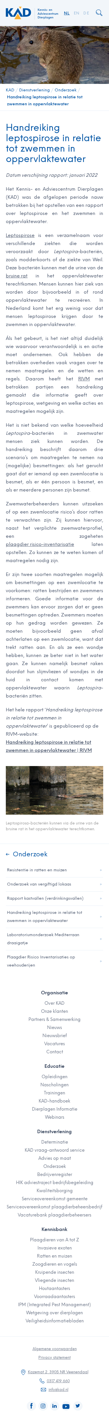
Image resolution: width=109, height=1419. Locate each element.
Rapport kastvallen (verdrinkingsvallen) (45, 898)
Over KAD (54, 1003)
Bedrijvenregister (54, 1174)
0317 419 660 (58, 1381)
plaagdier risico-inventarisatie (40, 544)
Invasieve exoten (54, 1248)
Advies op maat (54, 1158)
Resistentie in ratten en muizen (37, 870)
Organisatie (54, 992)
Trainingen (54, 1093)
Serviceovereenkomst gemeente (54, 1198)
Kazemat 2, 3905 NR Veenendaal (58, 1372)
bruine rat (17, 276)
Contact (54, 1051)
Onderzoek (65, 90)
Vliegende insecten (54, 1280)
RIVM (84, 379)
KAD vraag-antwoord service (55, 1150)
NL (67, 13)
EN (77, 13)
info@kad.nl (58, 1389)
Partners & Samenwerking (54, 1019)
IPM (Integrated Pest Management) (54, 1304)
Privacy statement (54, 1357)
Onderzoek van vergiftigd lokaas (39, 884)
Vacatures (54, 1043)
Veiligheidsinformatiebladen (55, 1321)
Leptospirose (20, 235)
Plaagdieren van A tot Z (54, 1240)
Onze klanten (54, 1011)
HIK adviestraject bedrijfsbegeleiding (54, 1182)
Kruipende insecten (54, 1272)
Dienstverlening (34, 90)
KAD (10, 90)
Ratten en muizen (54, 1256)
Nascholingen (54, 1084)
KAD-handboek (54, 1101)
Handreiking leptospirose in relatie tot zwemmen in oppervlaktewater (45, 100)
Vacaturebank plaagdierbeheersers (54, 1215)
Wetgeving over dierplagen (54, 1312)
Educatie (54, 1066)
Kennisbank (54, 1229)
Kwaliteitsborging (55, 1190)
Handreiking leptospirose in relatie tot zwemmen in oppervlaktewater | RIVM (49, 746)
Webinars (54, 1117)
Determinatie (54, 1142)
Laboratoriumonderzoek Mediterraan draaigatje (43, 938)
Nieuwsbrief (54, 1035)
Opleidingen (54, 1076)
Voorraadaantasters (54, 1296)
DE (86, 13)
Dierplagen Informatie (54, 1109)
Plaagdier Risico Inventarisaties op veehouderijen (41, 961)
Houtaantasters (54, 1288)
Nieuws (54, 1027)
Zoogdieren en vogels (54, 1264)
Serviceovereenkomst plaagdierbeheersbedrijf (54, 1207)
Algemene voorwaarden (55, 1349)
